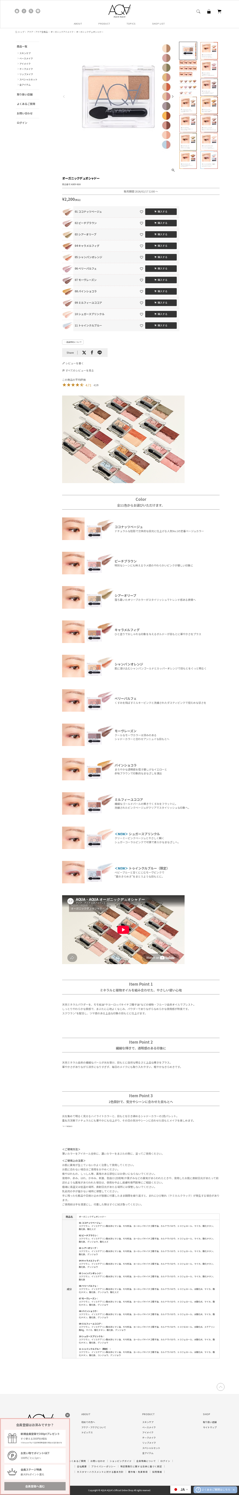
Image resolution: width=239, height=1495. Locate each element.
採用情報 (157, 1472)
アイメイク (25, 63)
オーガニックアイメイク (62, 31)
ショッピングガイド (121, 1461)
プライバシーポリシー (103, 1466)
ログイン (22, 123)
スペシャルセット (28, 79)
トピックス (87, 1432)
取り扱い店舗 (25, 94)
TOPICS (131, 23)
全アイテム (25, 84)
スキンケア (25, 53)
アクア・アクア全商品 (37, 31)
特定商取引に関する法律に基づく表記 (141, 1466)
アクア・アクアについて (93, 1427)
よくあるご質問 (26, 104)
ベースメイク (26, 58)
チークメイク (26, 69)
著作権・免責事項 (138, 1472)
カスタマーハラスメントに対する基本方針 (100, 1472)
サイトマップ (210, 1427)
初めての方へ (88, 1422)
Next (172, 96)
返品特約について (74, 342)
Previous (63, 96)
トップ (21, 31)
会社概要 (82, 1466)
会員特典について (146, 1461)
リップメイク (26, 74)
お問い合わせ (25, 113)
